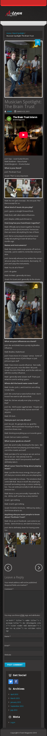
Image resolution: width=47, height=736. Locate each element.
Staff (9, 111)
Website (8, 655)
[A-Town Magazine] (23, 13)
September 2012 (17, 706)
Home (9, 33)
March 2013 (15, 698)
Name (8, 636)
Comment (9, 589)
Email (7, 645)
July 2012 (14, 710)
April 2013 (14, 694)
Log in (13, 722)
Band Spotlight (18, 33)
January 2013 (16, 702)
